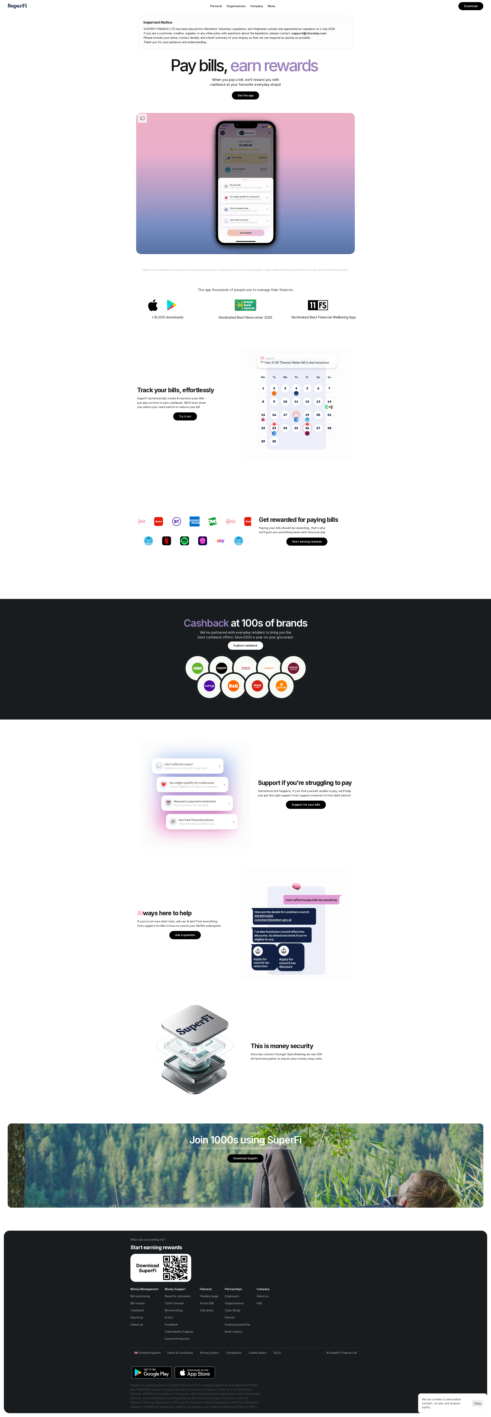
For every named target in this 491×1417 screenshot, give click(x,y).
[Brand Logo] (17, 6)
